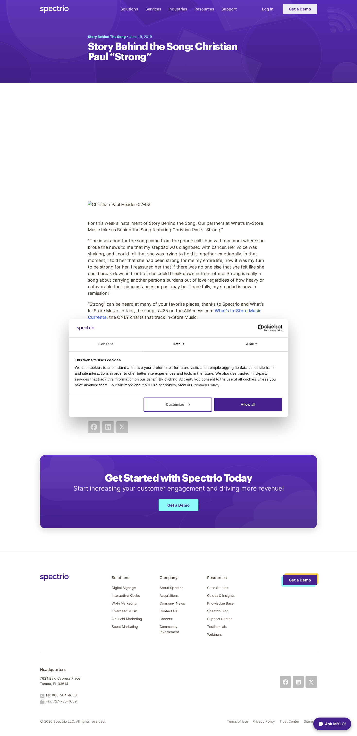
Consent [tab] (105, 344)
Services (153, 9)
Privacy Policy (264, 721)
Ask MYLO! (335, 723)
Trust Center (289, 721)
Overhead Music (125, 611)
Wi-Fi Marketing (124, 603)
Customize (175, 404)
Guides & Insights (221, 595)
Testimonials (217, 626)
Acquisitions (169, 595)
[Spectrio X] (311, 682)
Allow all (248, 404)
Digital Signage (124, 588)
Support (229, 9)
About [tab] (251, 344)
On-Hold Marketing (127, 619)
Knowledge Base (220, 603)
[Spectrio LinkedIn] (298, 682)
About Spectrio (171, 588)
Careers (166, 619)
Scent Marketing (125, 626)
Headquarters (53, 669)
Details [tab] (179, 344)
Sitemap (310, 721)
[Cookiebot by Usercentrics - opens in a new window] (261, 328)
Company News (172, 603)
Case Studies (217, 588)
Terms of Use (237, 721)
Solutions (129, 9)
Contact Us (168, 611)
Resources (204, 9)
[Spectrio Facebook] (285, 682)
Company (169, 577)
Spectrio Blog (218, 611)
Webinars (214, 634)
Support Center (219, 619)
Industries (178, 9)
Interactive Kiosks (126, 595)
